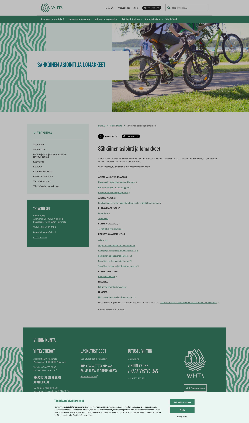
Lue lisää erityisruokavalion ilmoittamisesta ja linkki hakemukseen (129, 203)
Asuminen (38, 144)
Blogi (135, 7)
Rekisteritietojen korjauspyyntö (113, 192)
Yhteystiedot (123, 7)
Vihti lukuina (133, 359)
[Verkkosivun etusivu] (52, 7)
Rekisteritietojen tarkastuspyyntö (113, 187)
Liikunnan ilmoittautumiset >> (112, 287)
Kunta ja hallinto (153, 19)
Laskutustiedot (40, 237)
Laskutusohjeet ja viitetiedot (94, 359)
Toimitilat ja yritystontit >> (110, 229)
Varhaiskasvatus (42, 181)
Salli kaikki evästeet (182, 402)
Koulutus (37, 166)
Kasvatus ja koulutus (79, 19)
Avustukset (39, 149)
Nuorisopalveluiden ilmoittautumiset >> (117, 297)
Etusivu (101, 125)
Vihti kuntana (116, 125)
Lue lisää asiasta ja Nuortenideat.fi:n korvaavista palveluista (188, 302)
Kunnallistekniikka (42, 171)
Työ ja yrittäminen (131, 19)
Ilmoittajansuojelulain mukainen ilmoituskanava (50, 155)
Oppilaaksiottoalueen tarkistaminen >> (116, 245)
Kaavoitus (38, 161)
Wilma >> (102, 240)
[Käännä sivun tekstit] (151, 8)
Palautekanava (88, 376)
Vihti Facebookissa (195, 388)
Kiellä (182, 410)
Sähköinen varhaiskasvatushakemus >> (117, 250)
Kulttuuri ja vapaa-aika (106, 19)
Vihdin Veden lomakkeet (46, 186)
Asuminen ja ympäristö (52, 19)
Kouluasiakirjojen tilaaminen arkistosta (116, 182)
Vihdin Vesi (171, 19)
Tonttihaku (103, 218)
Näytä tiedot (182, 417)
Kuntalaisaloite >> (106, 276)
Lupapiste (103, 213)
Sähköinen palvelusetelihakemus (113, 261)
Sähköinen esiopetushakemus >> (114, 256)
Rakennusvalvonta (43, 176)
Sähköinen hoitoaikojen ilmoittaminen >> (117, 266)
